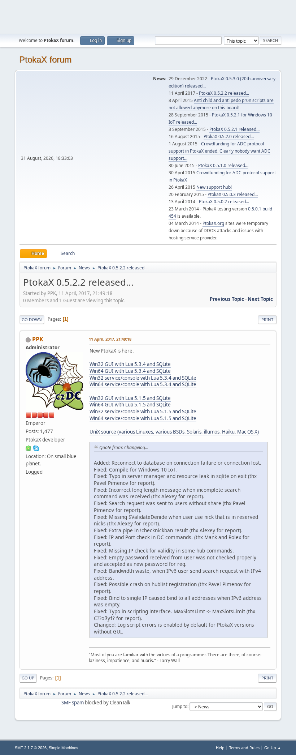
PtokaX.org (213, 223)
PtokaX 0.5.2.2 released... (224, 93)
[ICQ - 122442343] (28, 448)
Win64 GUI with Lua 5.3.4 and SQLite (130, 371)
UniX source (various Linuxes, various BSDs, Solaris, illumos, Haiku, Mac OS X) (174, 431)
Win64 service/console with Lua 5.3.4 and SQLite (143, 384)
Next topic (260, 299)
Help (220, 747)
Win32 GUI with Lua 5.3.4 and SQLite (130, 364)
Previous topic (227, 299)
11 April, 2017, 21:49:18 (110, 339)
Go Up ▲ (272, 747)
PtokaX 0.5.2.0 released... (229, 136)
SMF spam (72, 702)
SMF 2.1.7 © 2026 (31, 748)
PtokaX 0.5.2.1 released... (234, 129)
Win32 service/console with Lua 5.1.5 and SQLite (143, 411)
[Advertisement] (148, 16)
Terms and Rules (244, 747)
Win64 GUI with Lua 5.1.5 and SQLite (130, 404)
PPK (37, 339)
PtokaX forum (45, 59)
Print (267, 319)
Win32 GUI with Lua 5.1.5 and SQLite (130, 398)
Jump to (179, 706)
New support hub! (214, 187)
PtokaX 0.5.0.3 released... (233, 194)
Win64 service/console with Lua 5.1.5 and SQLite (143, 418)
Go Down (32, 319)
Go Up (28, 678)
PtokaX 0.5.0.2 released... (224, 202)
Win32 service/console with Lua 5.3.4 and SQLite (143, 378)
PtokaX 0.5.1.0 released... (223, 165)
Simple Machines (63, 748)
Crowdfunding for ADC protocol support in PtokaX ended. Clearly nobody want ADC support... (219, 151)
